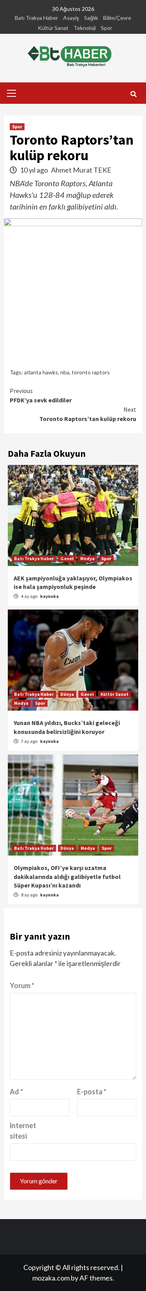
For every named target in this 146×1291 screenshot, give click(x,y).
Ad (16, 1091)
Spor (106, 27)
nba (64, 372)
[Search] (133, 94)
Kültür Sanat (53, 27)
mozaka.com (51, 1278)
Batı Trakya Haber (36, 17)
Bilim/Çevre (117, 17)
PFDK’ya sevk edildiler (41, 395)
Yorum (22, 985)
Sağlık (91, 17)
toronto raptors (91, 372)
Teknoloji (85, 27)
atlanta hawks (41, 372)
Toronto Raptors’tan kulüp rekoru (87, 414)
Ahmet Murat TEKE (81, 170)
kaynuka (49, 596)
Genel (67, 558)
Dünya (67, 694)
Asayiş (71, 17)
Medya (87, 558)
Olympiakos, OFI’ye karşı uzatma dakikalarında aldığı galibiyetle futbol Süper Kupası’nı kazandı (67, 876)
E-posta (91, 1091)
